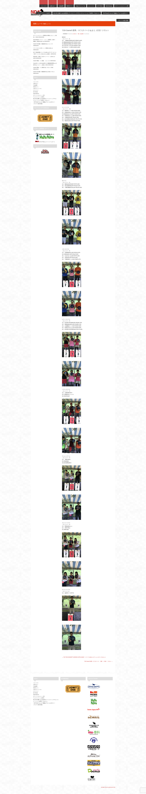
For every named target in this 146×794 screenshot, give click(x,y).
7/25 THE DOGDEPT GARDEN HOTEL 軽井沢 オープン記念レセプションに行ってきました (84, 657)
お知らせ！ (35, 83)
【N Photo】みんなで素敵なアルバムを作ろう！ (44, 102)
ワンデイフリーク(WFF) (38, 97)
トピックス (35, 81)
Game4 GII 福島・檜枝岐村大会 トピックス (43, 43)
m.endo (74, 33)
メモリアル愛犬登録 (37, 103)
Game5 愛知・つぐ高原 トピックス (41, 60)
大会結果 (81, 33)
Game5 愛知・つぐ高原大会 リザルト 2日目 (43, 67)
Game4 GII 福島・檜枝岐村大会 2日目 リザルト (44, 71)
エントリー (35, 90)
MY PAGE (35, 92)
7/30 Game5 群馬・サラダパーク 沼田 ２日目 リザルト (97, 661)
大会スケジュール (37, 88)
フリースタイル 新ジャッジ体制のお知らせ (43, 48)
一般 (78, 33)
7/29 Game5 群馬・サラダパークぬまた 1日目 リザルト (85, 30)
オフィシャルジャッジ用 (38, 95)
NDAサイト (36, 86)
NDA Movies (36, 93)
